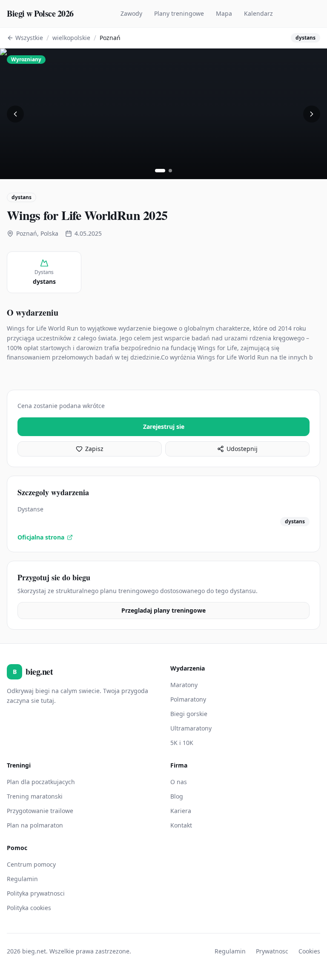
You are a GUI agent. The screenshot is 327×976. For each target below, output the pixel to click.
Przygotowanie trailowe (40, 811)
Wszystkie (29, 38)
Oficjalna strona (40, 537)
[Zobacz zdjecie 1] (160, 170)
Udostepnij (242, 449)
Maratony (184, 685)
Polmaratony (188, 699)
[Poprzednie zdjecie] (15, 114)
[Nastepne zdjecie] (311, 114)
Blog (176, 796)
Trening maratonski (35, 796)
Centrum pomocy (31, 864)
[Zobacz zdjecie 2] (170, 170)
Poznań (110, 38)
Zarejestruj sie (163, 426)
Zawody (131, 13)
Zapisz (94, 449)
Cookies (309, 951)
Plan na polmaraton (35, 825)
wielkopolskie (71, 38)
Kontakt (181, 825)
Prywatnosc (272, 951)
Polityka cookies (29, 908)
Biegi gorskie (188, 714)
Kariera (180, 811)
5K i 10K (181, 743)
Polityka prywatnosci (36, 893)
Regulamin (22, 879)
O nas (178, 782)
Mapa (224, 13)
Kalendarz (258, 13)
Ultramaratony (191, 728)
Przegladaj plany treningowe (163, 610)
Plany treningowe (179, 13)
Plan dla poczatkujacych (41, 782)
